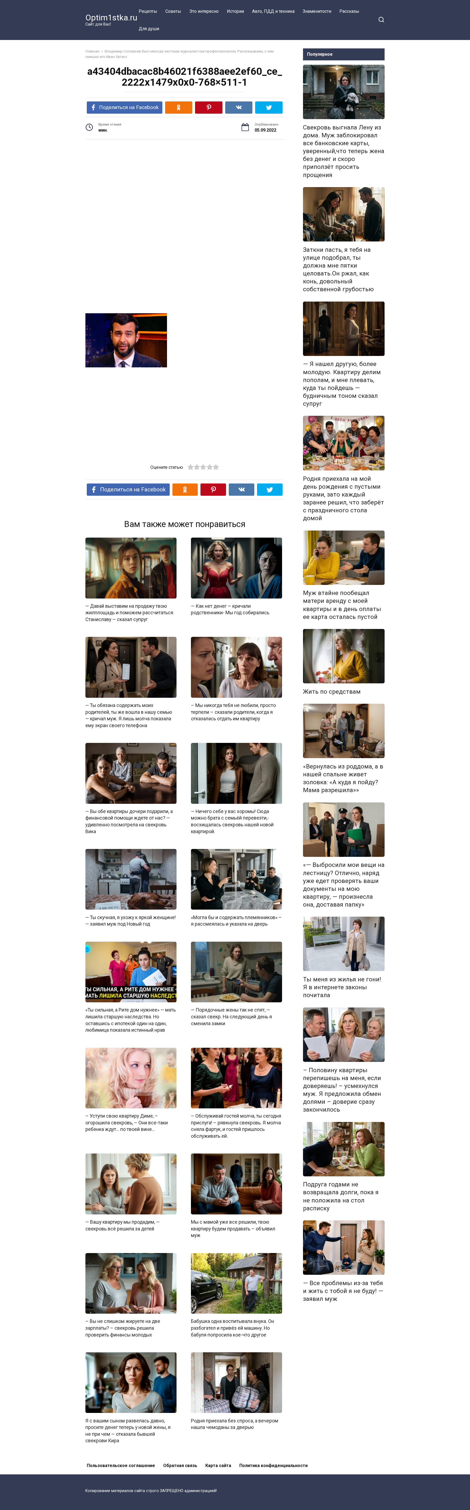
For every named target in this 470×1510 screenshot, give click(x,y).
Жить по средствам (332, 691)
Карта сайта (218, 1465)
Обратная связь (180, 1465)
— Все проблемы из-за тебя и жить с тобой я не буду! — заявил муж (343, 1290)
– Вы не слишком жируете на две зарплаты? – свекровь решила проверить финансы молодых (122, 1328)
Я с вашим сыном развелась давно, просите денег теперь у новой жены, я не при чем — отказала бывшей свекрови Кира (128, 1430)
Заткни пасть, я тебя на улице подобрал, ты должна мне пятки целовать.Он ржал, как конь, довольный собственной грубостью (338, 269)
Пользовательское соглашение (121, 1465)
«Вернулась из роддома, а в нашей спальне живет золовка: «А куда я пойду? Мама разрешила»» (343, 778)
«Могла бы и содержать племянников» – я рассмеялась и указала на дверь (236, 920)
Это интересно (204, 11)
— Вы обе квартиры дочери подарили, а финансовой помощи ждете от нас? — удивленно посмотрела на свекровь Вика (129, 821)
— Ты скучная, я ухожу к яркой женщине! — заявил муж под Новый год (130, 920)
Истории (235, 11)
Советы (173, 11)
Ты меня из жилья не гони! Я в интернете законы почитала (342, 987)
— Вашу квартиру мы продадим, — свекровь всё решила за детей (122, 1225)
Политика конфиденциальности (273, 1465)
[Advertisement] (184, 186)
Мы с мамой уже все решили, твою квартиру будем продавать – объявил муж (233, 1228)
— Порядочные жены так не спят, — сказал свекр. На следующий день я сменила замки (231, 1016)
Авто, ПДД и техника (273, 11)
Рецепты (148, 11)
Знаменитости (317, 11)
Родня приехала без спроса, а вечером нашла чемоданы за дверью (234, 1424)
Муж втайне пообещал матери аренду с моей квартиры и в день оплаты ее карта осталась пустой (342, 605)
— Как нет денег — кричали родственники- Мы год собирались (230, 609)
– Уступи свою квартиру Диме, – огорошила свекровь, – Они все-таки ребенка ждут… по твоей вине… (126, 1122)
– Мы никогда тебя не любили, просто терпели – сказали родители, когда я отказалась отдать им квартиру (233, 712)
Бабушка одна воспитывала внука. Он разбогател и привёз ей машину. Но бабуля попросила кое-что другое (232, 1328)
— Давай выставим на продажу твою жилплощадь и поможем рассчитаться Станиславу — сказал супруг (129, 612)
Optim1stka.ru (111, 17)
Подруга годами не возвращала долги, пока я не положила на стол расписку (341, 1196)
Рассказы (349, 11)
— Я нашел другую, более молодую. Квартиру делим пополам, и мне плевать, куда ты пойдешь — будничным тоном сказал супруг (342, 384)
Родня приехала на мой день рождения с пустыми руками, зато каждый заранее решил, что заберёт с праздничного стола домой (343, 498)
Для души (149, 28)
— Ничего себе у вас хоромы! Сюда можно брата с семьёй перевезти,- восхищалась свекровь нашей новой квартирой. (232, 821)
